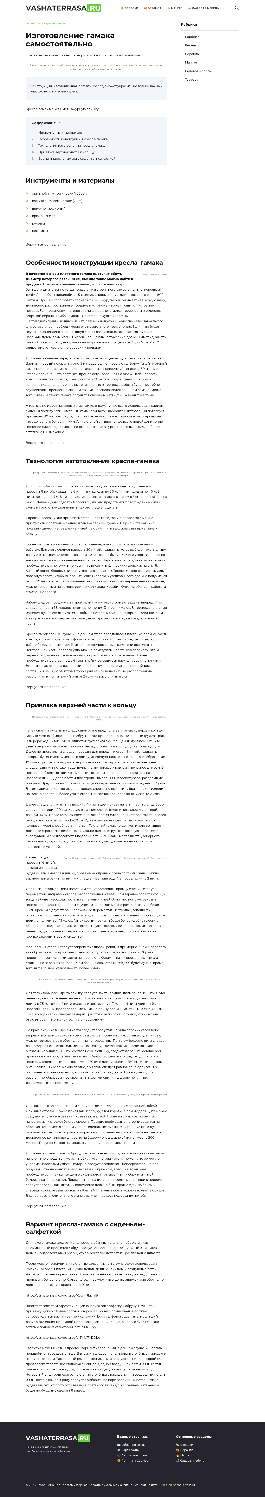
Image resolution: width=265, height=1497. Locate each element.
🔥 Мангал (174, 8)
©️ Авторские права (132, 1455)
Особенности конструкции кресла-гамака (73, 139)
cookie (65, 1447)
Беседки (192, 45)
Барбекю (192, 37)
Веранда (192, 54)
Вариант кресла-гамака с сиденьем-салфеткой (77, 158)
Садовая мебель (198, 71)
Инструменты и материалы (60, 132)
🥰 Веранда (152, 8)
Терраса (191, 79)
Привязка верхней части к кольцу (66, 152)
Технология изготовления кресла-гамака (72, 145)
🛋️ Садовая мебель (203, 8)
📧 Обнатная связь (131, 1444)
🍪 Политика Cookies (132, 1460)
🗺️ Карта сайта (128, 1450)
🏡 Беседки (129, 8)
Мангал (191, 62)
